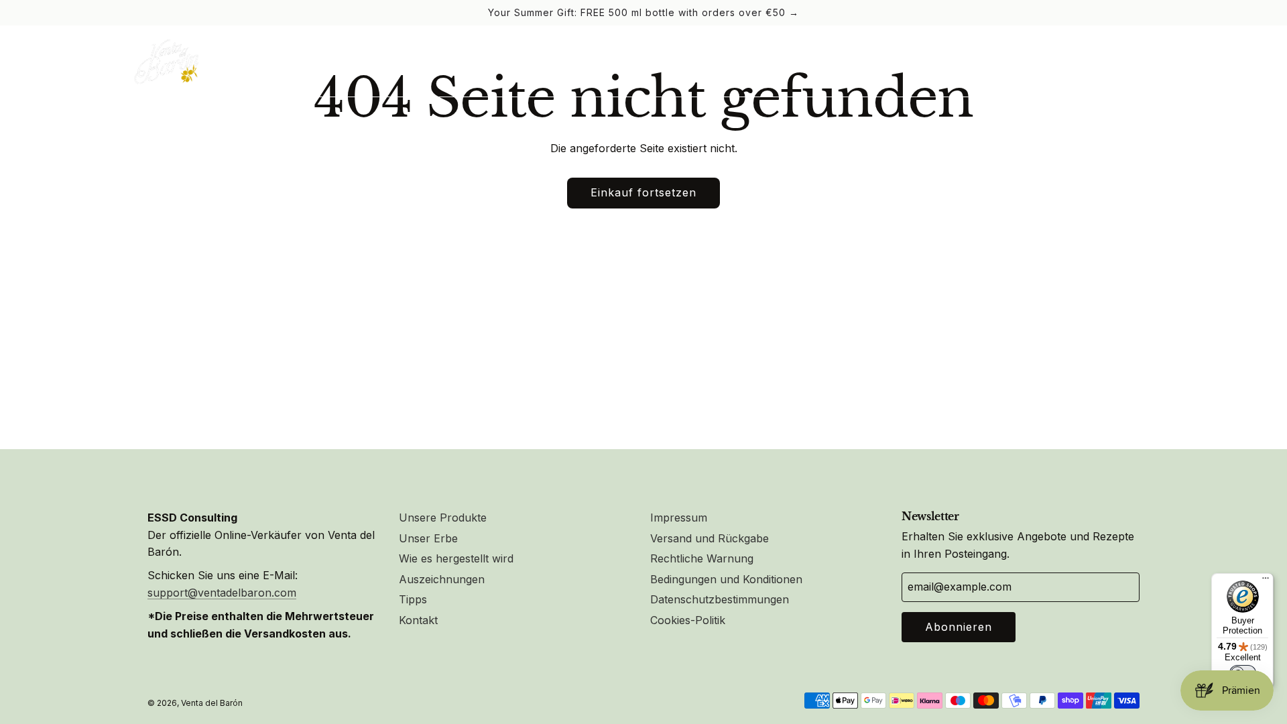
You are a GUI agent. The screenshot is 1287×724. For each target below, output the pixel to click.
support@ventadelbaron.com (221, 592)
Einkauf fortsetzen (643, 192)
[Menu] (1266, 581)
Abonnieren (958, 627)
